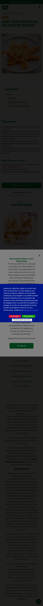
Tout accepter (28, 316)
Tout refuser (15, 316)
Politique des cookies (30, 310)
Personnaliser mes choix (22, 320)
